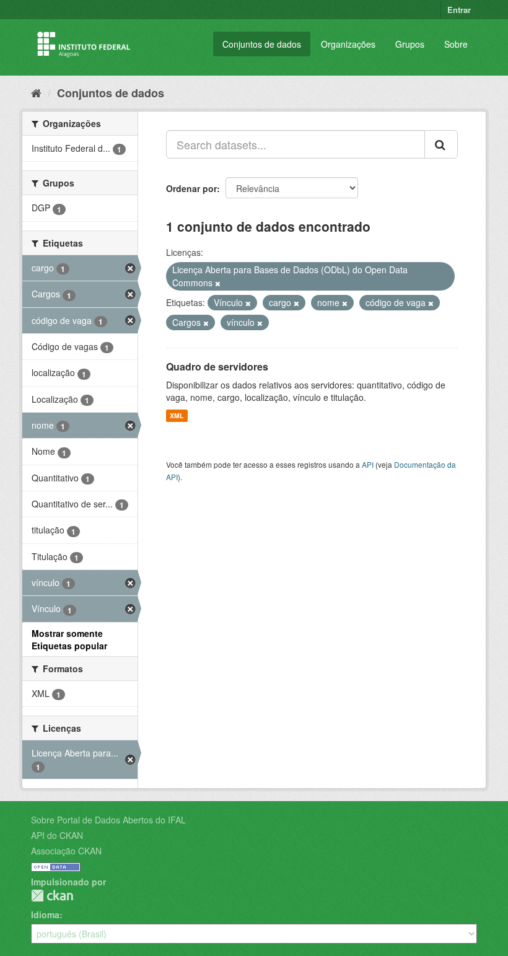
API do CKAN (57, 835)
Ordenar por (191, 188)
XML (176, 415)
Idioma (45, 914)
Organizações (348, 44)
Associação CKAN (66, 850)
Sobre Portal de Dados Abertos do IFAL (108, 819)
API (368, 464)
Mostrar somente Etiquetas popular (69, 639)
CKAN (52, 895)
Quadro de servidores (217, 366)
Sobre (456, 44)
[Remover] (218, 283)
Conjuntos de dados (261, 44)
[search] (441, 144)
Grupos (409, 44)
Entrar (459, 9)
